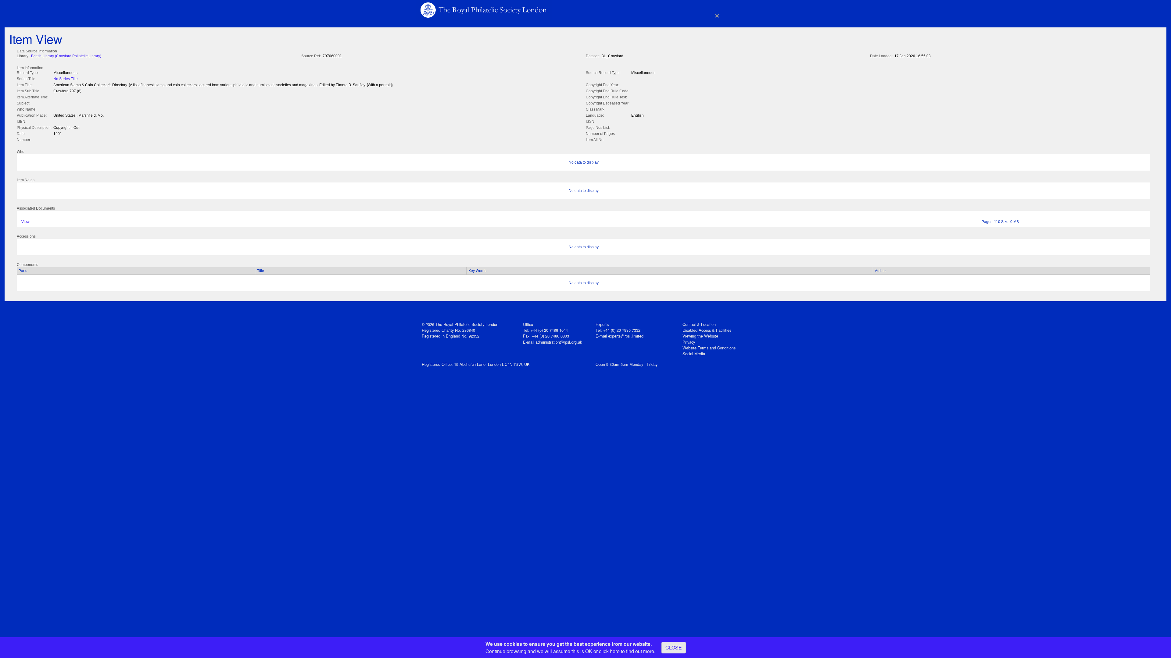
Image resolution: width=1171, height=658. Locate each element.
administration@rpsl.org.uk (558, 342)
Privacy (688, 342)
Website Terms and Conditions (709, 348)
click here (609, 651)
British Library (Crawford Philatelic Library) (66, 56)
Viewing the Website (700, 336)
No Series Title (65, 79)
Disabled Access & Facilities (706, 330)
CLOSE (673, 647)
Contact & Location (699, 324)
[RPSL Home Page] (484, 9)
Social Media (693, 353)
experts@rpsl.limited (625, 336)
